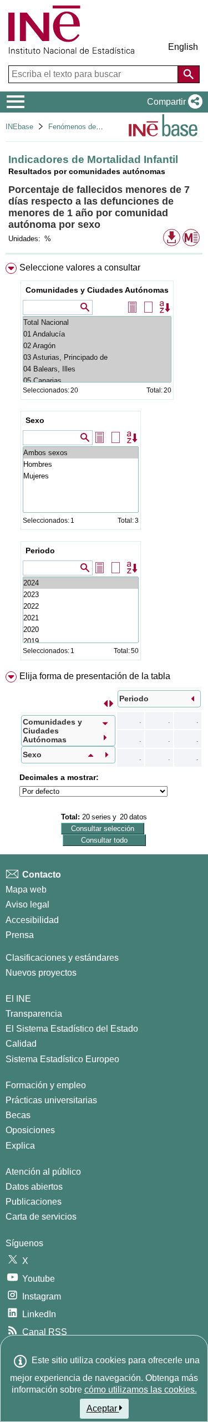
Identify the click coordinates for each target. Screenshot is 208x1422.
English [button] (183, 47)
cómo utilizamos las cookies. (140, 1389)
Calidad (21, 1043)
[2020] (80, 629)
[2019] (80, 641)
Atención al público (43, 1171)
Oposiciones (30, 1130)
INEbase (19, 127)
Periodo (40, 550)
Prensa (20, 935)
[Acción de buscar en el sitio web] (188, 74)
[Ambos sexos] (80, 452)
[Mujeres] (80, 476)
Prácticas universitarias (51, 1100)
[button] (172, 102)
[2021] (80, 618)
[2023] (80, 594)
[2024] (80, 583)
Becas (18, 1115)
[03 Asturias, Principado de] (97, 357)
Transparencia (34, 1013)
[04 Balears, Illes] (97, 369)
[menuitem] (104, 464)
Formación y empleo (46, 1085)
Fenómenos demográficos (89, 127)
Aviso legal (27, 904)
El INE (18, 998)
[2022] (80, 606)
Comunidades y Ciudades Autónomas (97, 290)
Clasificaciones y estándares (62, 957)
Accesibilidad (32, 920)
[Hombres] (80, 464)
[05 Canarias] (97, 380)
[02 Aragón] (97, 345)
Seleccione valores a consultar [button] (79, 267)
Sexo (35, 420)
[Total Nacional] (97, 322)
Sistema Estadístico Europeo (62, 1059)
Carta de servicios (41, 1216)
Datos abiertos (34, 1186)
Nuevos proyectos (41, 972)
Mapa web (26, 889)
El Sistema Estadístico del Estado (72, 1028)
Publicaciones (34, 1201)
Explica (20, 1145)
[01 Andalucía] (97, 334)
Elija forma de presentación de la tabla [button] (94, 676)
